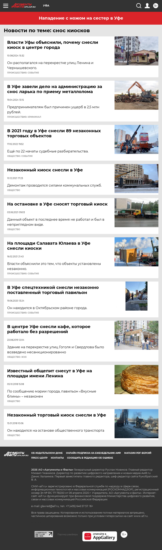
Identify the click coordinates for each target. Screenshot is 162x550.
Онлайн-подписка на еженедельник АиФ (93, 453)
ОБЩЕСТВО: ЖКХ (17, 357)
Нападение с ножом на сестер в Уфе (81, 18)
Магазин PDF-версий (137, 453)
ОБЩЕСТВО (13, 190)
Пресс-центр (39, 458)
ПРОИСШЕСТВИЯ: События (23, 73)
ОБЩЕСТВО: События (19, 156)
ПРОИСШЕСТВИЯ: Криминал (24, 117)
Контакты (57, 458)
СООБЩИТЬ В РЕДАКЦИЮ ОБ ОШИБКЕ (90, 458)
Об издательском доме (47, 453)
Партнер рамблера (68, 534)
